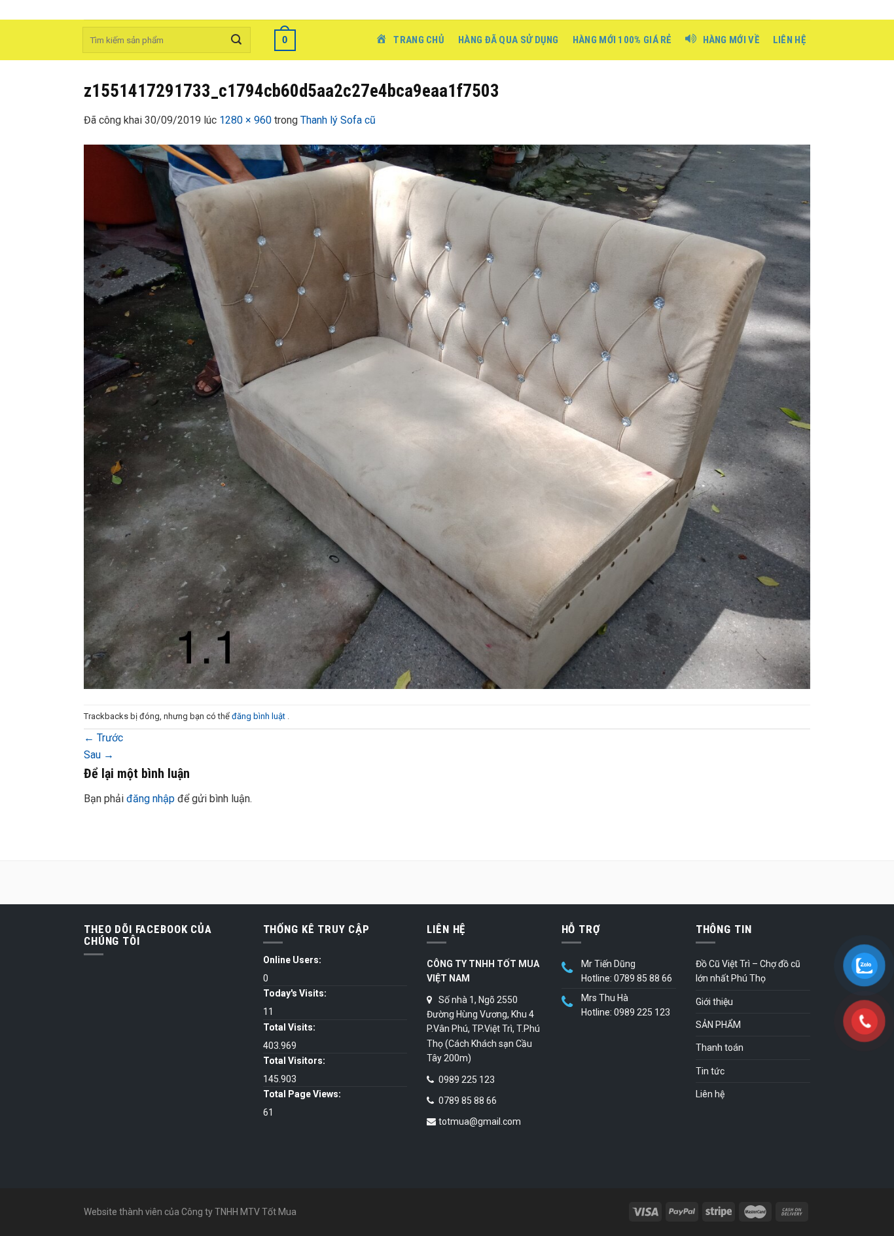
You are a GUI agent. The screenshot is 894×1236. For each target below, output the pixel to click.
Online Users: (292, 960)
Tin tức (710, 1071)
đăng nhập (150, 798)
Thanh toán (719, 1047)
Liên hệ (710, 1094)
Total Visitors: (294, 1060)
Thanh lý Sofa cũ (338, 120)
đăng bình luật (259, 716)
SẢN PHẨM (718, 1024)
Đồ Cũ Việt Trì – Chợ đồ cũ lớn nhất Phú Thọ (748, 971)
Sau (99, 755)
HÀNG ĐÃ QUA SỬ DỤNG (508, 40)
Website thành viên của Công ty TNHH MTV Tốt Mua (190, 1212)
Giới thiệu (714, 1002)
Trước (103, 738)
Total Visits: (289, 1027)
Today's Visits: (295, 993)
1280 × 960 (245, 120)
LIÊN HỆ (789, 40)
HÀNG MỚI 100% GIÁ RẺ (622, 40)
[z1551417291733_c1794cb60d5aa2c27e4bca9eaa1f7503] (447, 416)
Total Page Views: (302, 1094)
